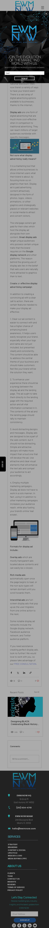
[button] (46, 13)
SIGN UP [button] (24, 78)
